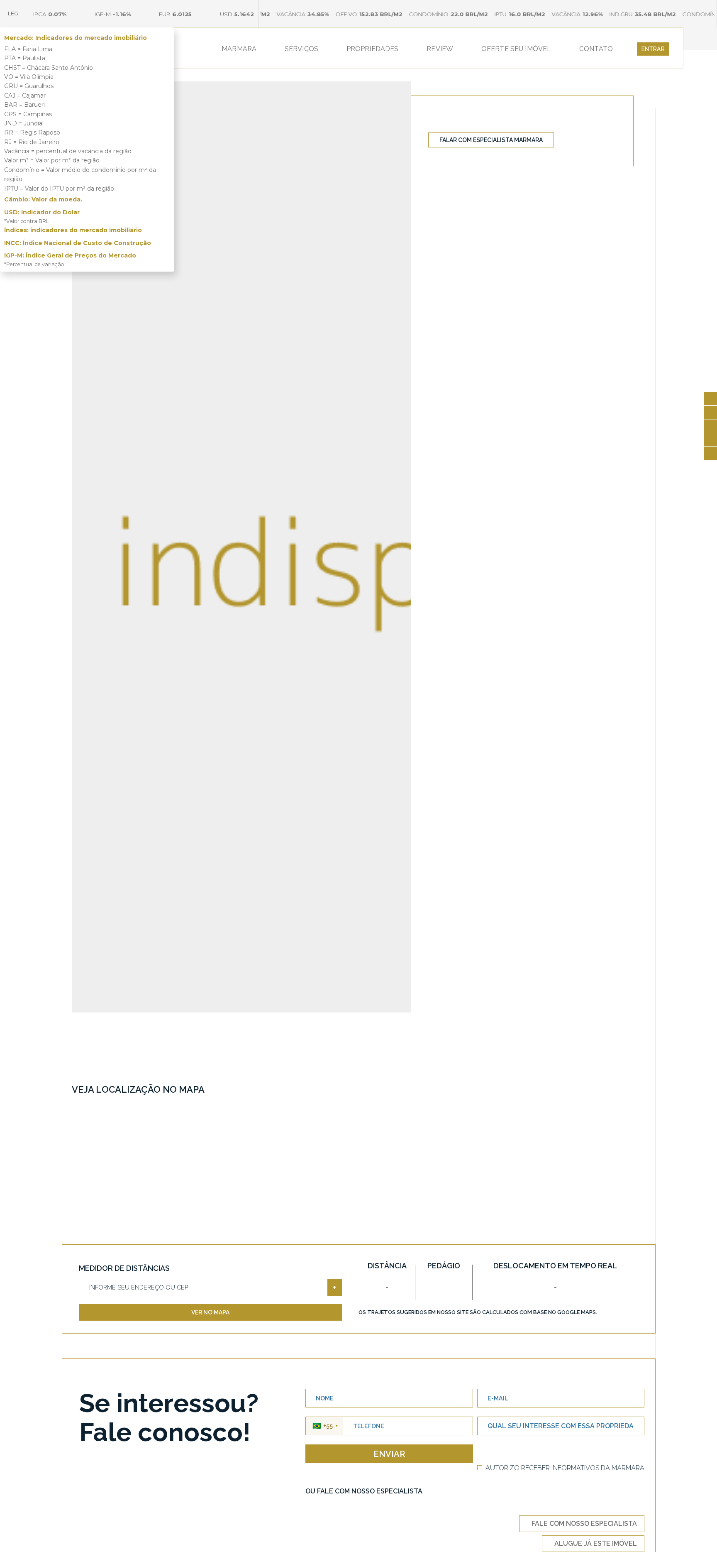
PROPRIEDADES (372, 49)
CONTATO (596, 49)
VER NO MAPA (210, 1312)
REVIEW (440, 49)
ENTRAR (653, 49)
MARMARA (239, 49)
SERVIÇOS (301, 49)
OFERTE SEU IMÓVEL (516, 49)
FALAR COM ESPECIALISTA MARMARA (491, 140)
